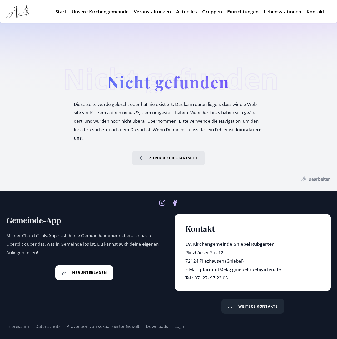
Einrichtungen (243, 11)
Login (180, 326)
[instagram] (162, 202)
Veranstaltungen (152, 11)
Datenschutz (47, 326)
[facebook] (175, 202)
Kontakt (315, 11)
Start (60, 11)
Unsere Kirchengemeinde (100, 11)
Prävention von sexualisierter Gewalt (103, 326)
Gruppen (212, 11)
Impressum (17, 326)
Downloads (157, 326)
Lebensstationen (282, 11)
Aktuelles (186, 11)
